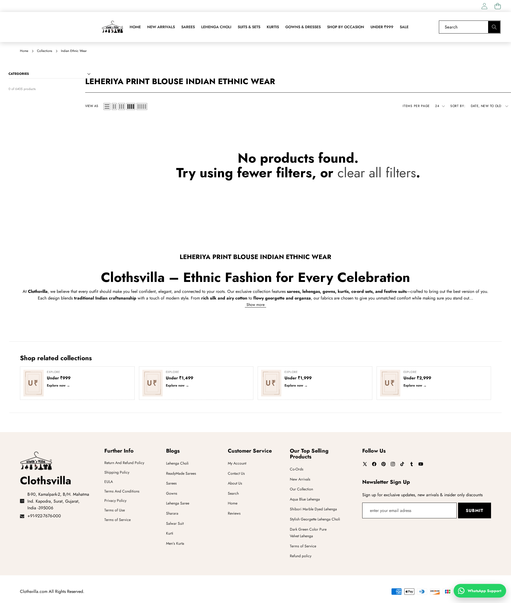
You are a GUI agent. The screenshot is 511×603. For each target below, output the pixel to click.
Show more (255, 304)
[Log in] (484, 6)
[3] (121, 106)
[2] (114, 106)
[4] (130, 106)
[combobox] (469, 27)
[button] (498, 6)
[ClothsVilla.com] (112, 27)
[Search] (494, 27)
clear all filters (376, 172)
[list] (107, 106)
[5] (142, 106)
